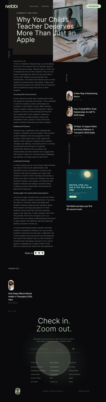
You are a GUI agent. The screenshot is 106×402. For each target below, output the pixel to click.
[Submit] (73, 349)
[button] (36, 253)
